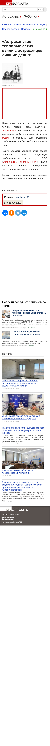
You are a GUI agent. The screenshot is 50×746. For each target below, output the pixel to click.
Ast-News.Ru (23, 197)
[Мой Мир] (24, 213)
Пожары (25, 29)
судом (5, 137)
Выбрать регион (8, 519)
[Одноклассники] (11, 213)
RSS (20, 522)
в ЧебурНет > (40, 29)
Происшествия (10, 29)
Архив (17, 24)
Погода (41, 24)
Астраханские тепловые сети (20, 162)
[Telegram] (18, 213)
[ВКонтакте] (5, 213)
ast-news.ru (10, 85)
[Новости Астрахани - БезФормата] (14, 3)
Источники (29, 24)
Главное (7, 24)
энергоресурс (9, 130)
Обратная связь (8, 517)
